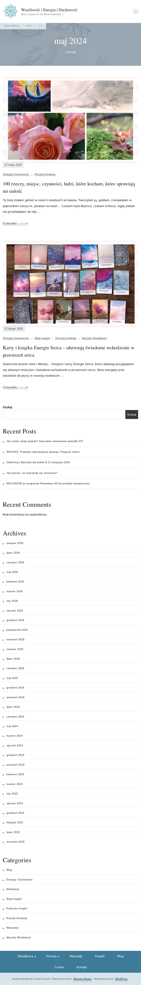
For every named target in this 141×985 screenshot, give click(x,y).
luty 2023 (12, 793)
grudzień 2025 (15, 620)
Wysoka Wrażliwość (94, 338)
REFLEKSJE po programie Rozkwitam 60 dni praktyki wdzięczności (48, 483)
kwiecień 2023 (15, 774)
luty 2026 (12, 600)
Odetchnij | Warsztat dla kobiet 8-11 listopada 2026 (38, 462)
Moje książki (42, 338)
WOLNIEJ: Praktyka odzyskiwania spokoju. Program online (42, 451)
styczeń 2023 (14, 803)
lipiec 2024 (13, 706)
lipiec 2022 (13, 832)
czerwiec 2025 (15, 668)
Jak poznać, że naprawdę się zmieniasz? (31, 472)
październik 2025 (17, 629)
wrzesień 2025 (15, 639)
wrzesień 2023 (15, 764)
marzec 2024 (14, 735)
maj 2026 (12, 571)
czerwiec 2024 (15, 716)
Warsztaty (12, 927)
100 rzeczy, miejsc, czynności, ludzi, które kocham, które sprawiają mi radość (69, 187)
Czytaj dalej (10, 223)
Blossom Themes (82, 978)
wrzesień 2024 (15, 697)
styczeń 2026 (14, 610)
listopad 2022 (14, 822)
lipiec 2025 (13, 658)
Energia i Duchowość (16, 174)
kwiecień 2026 (15, 581)
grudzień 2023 (15, 754)
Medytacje (12, 889)
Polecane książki (16, 908)
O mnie (59, 967)
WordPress (121, 978)
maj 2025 (12, 678)
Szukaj (7, 407)
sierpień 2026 (15, 543)
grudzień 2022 (15, 812)
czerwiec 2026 (15, 562)
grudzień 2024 (15, 687)
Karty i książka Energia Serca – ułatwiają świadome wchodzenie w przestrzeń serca (68, 351)
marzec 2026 (14, 591)
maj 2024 (12, 726)
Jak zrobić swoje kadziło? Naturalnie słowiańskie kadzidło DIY (44, 441)
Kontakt (82, 967)
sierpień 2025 (15, 649)
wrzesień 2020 (15, 841)
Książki (100, 956)
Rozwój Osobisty (45, 174)
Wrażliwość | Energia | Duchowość (49, 9)
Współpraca (25, 956)
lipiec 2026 (13, 552)
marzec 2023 (14, 784)
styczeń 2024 (14, 745)
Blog (9, 869)
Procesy (51, 956)
